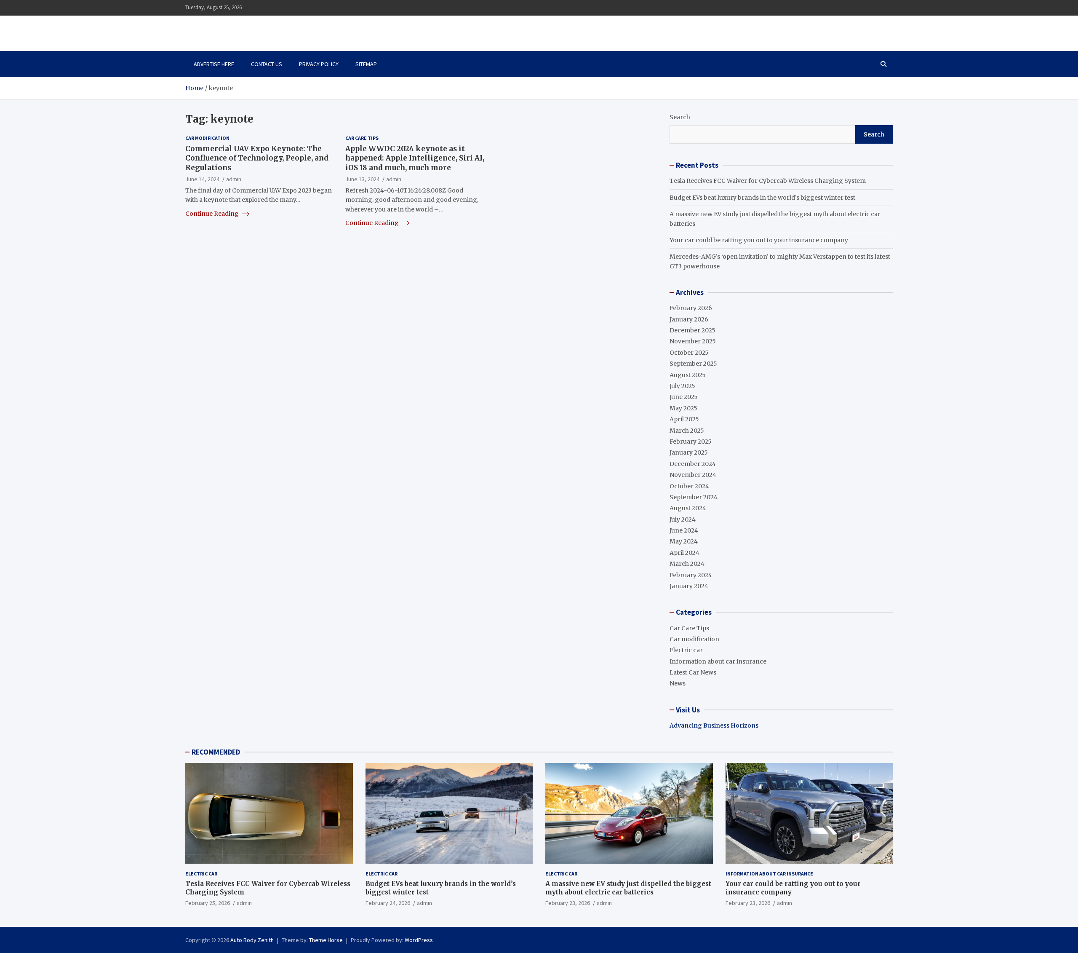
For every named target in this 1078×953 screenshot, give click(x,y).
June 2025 (684, 397)
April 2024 (684, 553)
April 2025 (684, 419)
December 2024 (693, 464)
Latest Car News (693, 672)
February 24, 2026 (388, 903)
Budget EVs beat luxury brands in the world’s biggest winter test (762, 197)
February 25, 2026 (207, 903)
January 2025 (689, 452)
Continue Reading (212, 213)
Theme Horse (326, 940)
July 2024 (683, 519)
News (678, 683)
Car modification (207, 138)
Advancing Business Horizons (714, 725)
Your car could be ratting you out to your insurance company (759, 240)
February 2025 (691, 441)
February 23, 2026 (567, 903)
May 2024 (684, 541)
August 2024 (688, 508)
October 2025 (689, 352)
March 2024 (687, 564)
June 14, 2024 (202, 178)
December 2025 (692, 330)
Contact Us (266, 64)
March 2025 (687, 430)
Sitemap (366, 64)
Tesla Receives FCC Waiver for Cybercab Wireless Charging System (768, 181)
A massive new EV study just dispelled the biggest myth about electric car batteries (628, 888)
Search (680, 117)
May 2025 (683, 408)
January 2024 (689, 586)
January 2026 (689, 319)
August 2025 (688, 375)
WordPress (419, 940)
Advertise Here (214, 64)
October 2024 (689, 486)
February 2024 (691, 575)
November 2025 (693, 341)
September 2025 (693, 363)
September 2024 (694, 497)
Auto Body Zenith (252, 940)
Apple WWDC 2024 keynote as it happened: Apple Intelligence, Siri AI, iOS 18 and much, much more (414, 158)
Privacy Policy (319, 64)
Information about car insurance (718, 661)
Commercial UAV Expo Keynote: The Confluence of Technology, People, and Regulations (256, 158)
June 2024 (684, 530)
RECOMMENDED (216, 752)
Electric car (686, 650)
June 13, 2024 (362, 178)
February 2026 (691, 308)
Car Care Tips (362, 138)
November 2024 (693, 475)
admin (233, 178)
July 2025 (682, 386)
